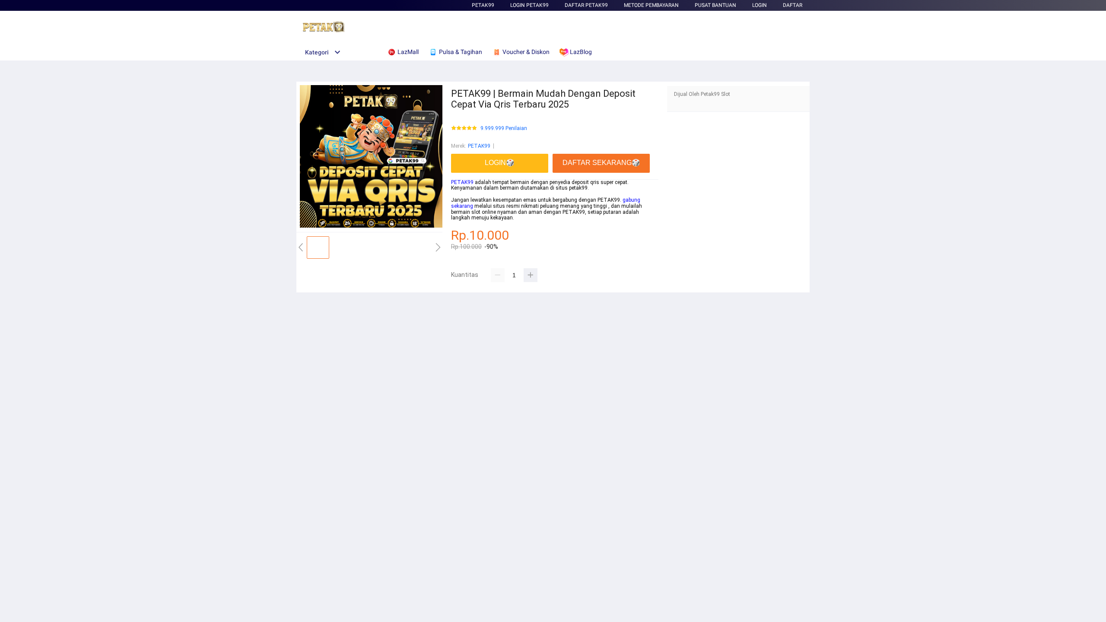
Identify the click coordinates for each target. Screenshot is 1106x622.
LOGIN (759, 5)
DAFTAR (792, 5)
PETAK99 (483, 5)
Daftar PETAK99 (586, 5)
